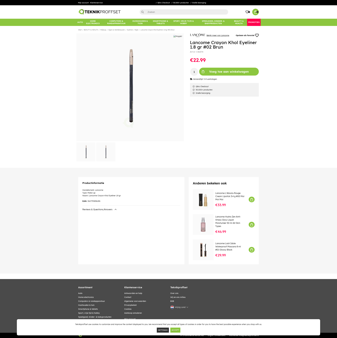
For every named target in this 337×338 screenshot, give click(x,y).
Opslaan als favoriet (245, 35)
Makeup (103, 30)
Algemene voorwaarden (135, 301)
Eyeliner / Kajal (132, 30)
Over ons (174, 293)
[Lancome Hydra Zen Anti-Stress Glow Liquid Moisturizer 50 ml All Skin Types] (205, 224)
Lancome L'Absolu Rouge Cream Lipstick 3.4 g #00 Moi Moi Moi (229, 196)
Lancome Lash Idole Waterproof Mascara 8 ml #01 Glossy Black (228, 246)
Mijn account (83, 3)
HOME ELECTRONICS (86, 297)
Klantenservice (96, 3)
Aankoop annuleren (133, 313)
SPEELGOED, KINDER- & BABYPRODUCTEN (94, 317)
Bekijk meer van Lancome (218, 35)
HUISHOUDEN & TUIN (86, 305)
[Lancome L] (205, 199)
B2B (172, 301)
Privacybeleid (130, 305)
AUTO (80, 293)
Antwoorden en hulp (133, 293)
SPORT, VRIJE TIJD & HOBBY (89, 313)
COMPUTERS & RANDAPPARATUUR (91, 301)
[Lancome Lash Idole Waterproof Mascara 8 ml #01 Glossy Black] (205, 249)
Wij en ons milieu (177, 297)
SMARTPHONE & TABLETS (88, 309)
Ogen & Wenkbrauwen (116, 30)
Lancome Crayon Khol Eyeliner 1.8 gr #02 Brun (157, 30)
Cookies (128, 309)
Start (80, 30)
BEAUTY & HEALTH (91, 30)
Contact (127, 297)
